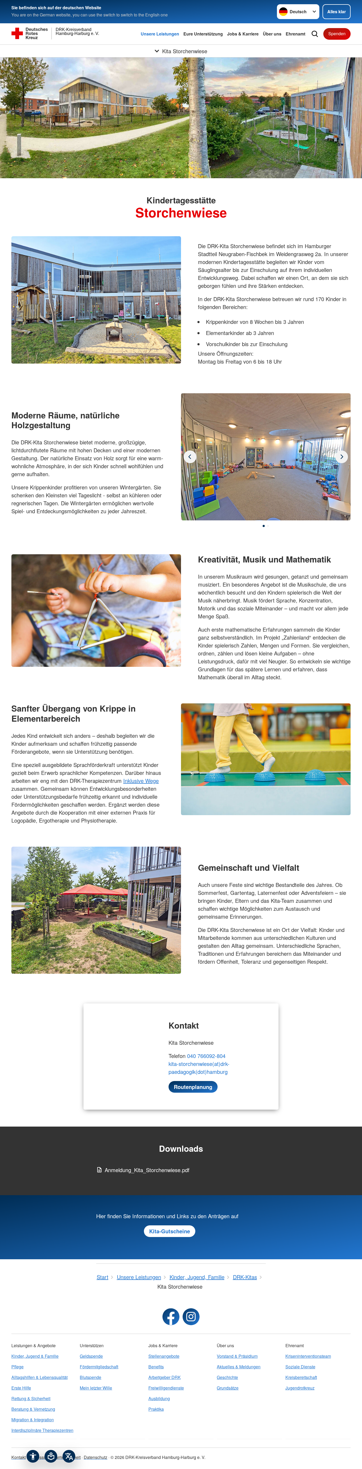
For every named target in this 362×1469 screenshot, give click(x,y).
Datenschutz (95, 1457)
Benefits (156, 1367)
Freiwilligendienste (166, 1388)
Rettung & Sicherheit (30, 1398)
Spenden (337, 33)
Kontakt (18, 1457)
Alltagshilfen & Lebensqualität (39, 1377)
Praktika (156, 1409)
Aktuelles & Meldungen (239, 1367)
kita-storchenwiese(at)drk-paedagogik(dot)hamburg (199, 1067)
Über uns (272, 34)
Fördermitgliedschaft (99, 1367)
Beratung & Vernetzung (33, 1409)
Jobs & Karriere (243, 34)
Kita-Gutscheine (169, 1231)
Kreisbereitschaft (301, 1377)
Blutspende (90, 1377)
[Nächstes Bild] (190, 456)
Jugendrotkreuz (300, 1388)
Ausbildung (159, 1398)
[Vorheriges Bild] (341, 456)
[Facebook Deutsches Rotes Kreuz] (170, 1316)
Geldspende (91, 1356)
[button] (264, 526)
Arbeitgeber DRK (164, 1377)
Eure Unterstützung (203, 34)
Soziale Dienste (300, 1367)
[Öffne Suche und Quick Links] (315, 34)
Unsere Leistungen (160, 34)
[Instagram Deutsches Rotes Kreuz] (191, 1316)
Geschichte (227, 1377)
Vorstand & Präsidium (237, 1356)
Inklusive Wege (141, 780)
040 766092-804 (206, 1056)
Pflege (17, 1367)
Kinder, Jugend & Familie (35, 1356)
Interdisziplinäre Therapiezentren (42, 1430)
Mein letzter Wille (96, 1388)
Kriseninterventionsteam (308, 1356)
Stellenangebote (163, 1356)
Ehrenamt (295, 34)
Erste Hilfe (21, 1388)
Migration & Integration (32, 1420)
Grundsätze (228, 1388)
